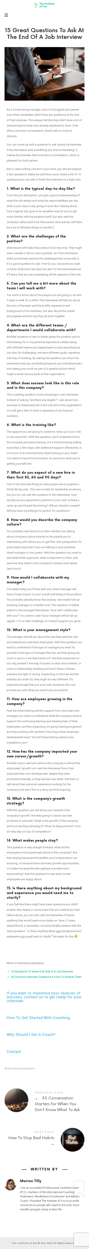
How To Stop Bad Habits (45, 1139)
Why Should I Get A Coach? (31, 1034)
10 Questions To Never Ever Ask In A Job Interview (42, 971)
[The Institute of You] (44, 5)
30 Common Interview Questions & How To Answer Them (46, 976)
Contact (14, 1051)
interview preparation (20, 1068)
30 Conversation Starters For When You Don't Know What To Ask (45, 1102)
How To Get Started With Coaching (38, 1017)
